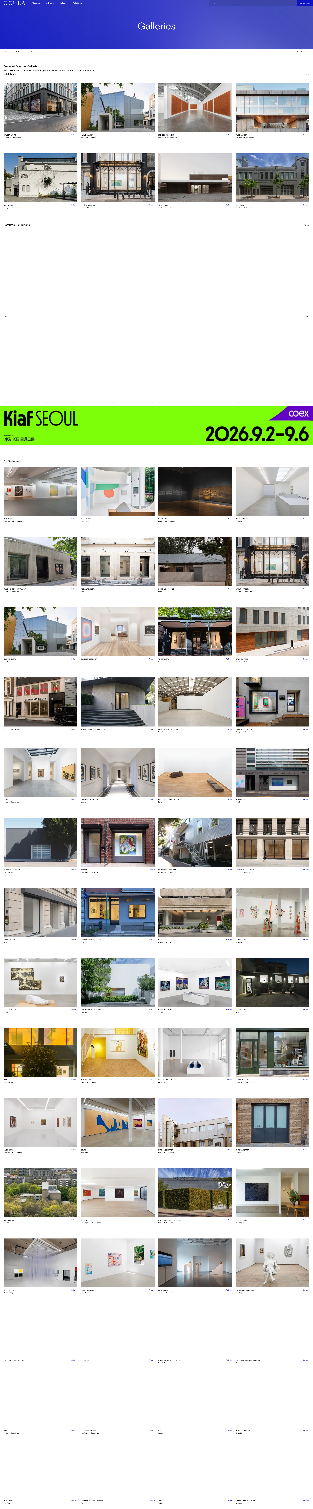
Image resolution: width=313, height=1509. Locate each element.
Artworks (50, 3)
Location (31, 52)
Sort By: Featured (303, 52)
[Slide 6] (214, 402)
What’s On (77, 3)
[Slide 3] (98, 402)
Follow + (74, 135)
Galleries (63, 3)
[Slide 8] (292, 402)
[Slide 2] (59, 402)
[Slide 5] (175, 402)
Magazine (36, 3)
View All (306, 74)
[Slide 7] (253, 402)
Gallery (18, 52)
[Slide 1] (21, 402)
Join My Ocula (305, 3)
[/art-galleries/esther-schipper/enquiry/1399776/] (13, 3)
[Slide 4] (137, 402)
